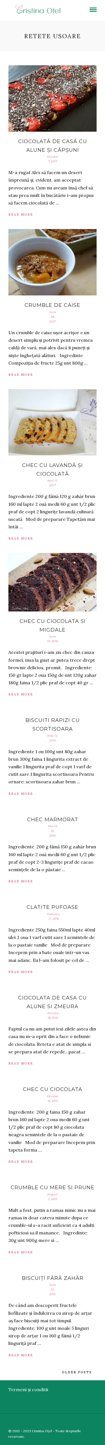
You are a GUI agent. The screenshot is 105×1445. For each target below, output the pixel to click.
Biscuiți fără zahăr (52, 1278)
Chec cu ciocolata (52, 1089)
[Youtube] (85, 1422)
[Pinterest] (93, 1422)
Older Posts (77, 1372)
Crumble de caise (52, 305)
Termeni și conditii (28, 1389)
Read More (20, 214)
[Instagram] (101, 1422)
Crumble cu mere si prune (52, 1187)
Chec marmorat (52, 820)
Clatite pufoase (52, 907)
